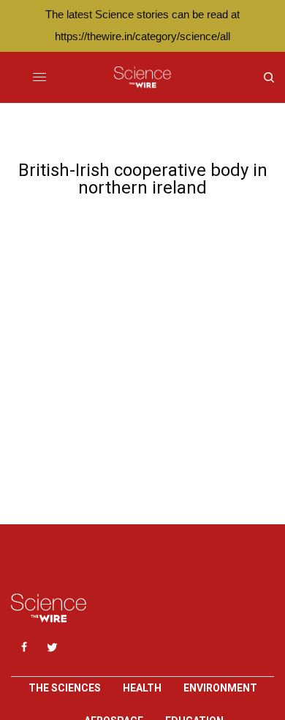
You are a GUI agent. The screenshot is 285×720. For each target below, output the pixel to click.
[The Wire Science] (142, 77)
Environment (220, 688)
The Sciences (64, 688)
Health (142, 688)
